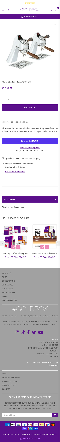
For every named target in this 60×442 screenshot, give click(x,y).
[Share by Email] (42, 150)
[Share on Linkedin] (34, 150)
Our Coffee (7, 289)
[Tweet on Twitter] (27, 150)
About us (6, 273)
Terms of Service (10, 381)
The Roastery (8, 292)
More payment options (30, 147)
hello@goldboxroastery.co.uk (42, 362)
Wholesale (7, 285)
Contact (6, 389)
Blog (4, 296)
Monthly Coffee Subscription (15, 253)
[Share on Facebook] (24, 150)
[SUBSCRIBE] (55, 415)
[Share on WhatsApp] (38, 150)
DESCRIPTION (9, 199)
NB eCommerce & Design (31, 439)
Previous (2, 243)
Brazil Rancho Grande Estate (44, 253)
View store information (15, 171)
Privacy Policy (9, 385)
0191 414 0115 (52, 365)
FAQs (4, 374)
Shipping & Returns (11, 377)
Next (58, 243)
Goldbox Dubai (9, 300)
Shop (4, 277)
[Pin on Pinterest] (31, 150)
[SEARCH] (8, 9)
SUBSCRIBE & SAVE (31, 16)
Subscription (8, 281)
